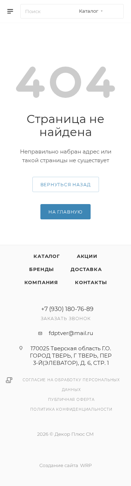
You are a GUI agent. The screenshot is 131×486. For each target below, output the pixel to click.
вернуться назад (65, 184)
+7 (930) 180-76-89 (67, 309)
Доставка (86, 269)
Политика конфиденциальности (71, 409)
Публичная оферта (71, 399)
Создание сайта (58, 465)
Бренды (41, 269)
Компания (41, 282)
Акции (87, 256)
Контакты (91, 282)
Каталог (46, 256)
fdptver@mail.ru (71, 333)
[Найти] (115, 11)
